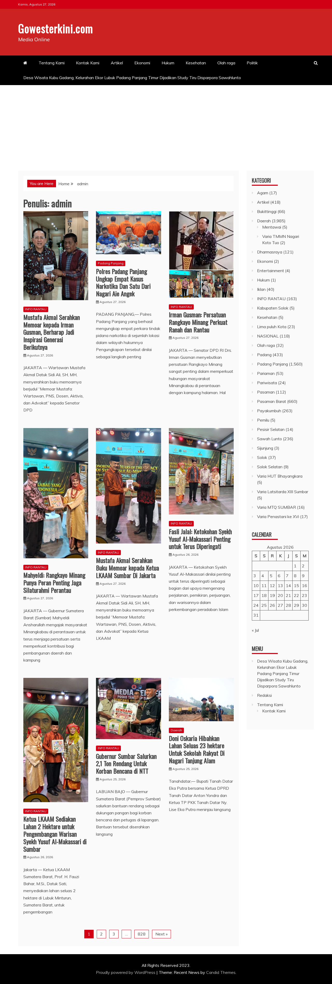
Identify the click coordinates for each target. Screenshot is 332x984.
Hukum (168, 62)
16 (304, 585)
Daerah (176, 730)
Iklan (261, 289)
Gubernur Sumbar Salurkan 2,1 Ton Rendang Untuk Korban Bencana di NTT (126, 763)
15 (296, 585)
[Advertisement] (166, 124)
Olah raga (226, 62)
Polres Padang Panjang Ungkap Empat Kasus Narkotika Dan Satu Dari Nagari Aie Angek (123, 282)
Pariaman (266, 373)
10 (256, 585)
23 (304, 595)
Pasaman (266, 392)
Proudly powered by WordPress (126, 972)
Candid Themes (221, 972)
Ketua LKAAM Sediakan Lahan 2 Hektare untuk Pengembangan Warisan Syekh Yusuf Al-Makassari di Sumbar (55, 833)
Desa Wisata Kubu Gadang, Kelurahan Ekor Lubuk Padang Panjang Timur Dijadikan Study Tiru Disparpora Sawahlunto (132, 77)
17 (256, 595)
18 (264, 595)
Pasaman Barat (271, 401)
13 (280, 585)
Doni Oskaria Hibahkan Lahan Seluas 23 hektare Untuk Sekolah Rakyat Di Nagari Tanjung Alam (197, 749)
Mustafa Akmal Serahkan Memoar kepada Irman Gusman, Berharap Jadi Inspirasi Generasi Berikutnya (51, 332)
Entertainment (270, 270)
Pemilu (263, 420)
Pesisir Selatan (271, 429)
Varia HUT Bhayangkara (279, 476)
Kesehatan (196, 62)
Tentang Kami (52, 62)
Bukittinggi (266, 211)
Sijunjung (265, 448)
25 (264, 605)
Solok (262, 457)
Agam (262, 192)
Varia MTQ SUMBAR (276, 507)
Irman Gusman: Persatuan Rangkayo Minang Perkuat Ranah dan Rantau (198, 322)
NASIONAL (268, 336)
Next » (161, 934)
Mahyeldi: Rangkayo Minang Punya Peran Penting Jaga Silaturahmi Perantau (54, 582)
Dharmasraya (269, 251)
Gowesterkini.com (55, 28)
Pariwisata (267, 382)
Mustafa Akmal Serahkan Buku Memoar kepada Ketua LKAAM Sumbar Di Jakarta (127, 567)
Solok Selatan (269, 466)
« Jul (255, 630)
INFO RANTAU (35, 309)
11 (264, 585)
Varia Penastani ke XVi (278, 516)
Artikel (117, 62)
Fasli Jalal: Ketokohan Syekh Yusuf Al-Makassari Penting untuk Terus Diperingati (200, 539)
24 (256, 605)
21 (288, 595)
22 (296, 595)
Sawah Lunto (269, 438)
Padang (264, 354)
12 (272, 585)
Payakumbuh (269, 410)
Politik (252, 62)
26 (272, 605)
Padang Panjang (110, 263)
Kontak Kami (87, 62)
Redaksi (264, 695)
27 (280, 605)
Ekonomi (142, 62)
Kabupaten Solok (272, 308)
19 (272, 595)
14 (288, 585)
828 (142, 934)
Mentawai (271, 227)
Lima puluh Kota (271, 326)
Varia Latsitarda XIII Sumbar (282, 491)
